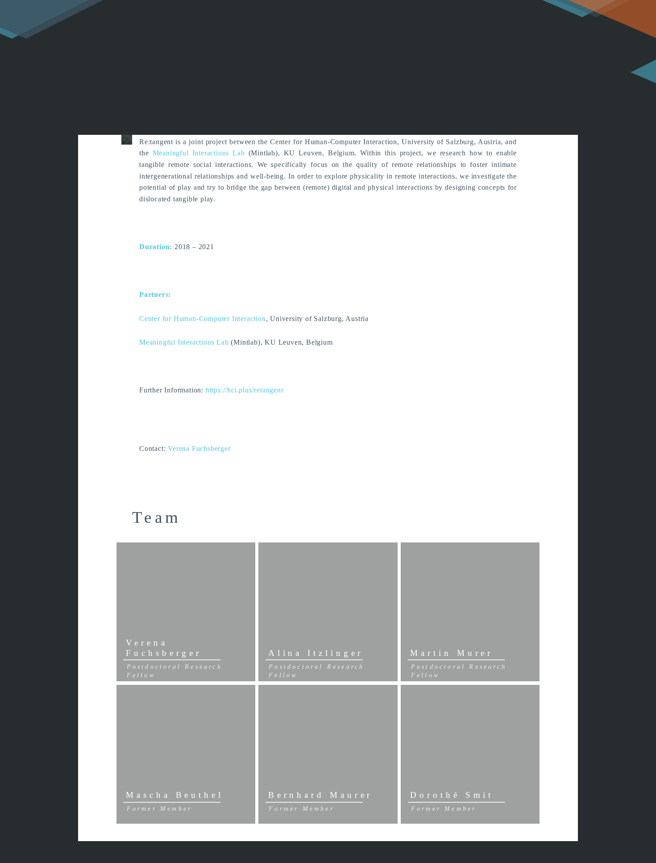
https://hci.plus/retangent (244, 390)
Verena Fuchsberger (199, 448)
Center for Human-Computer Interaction (202, 318)
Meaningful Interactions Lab (197, 153)
